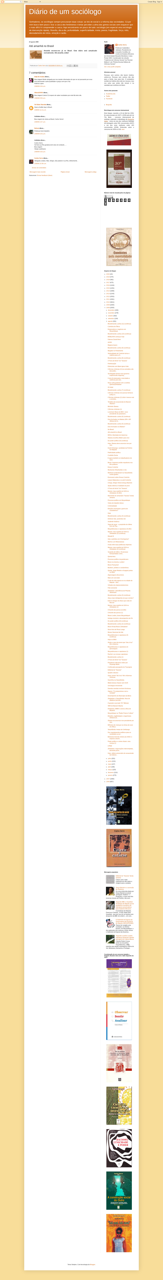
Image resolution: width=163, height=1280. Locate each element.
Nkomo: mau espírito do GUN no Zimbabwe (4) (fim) (118, 492)
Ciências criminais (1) (115, 409)
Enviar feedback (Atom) (44, 175)
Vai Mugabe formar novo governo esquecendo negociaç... (118, 374)
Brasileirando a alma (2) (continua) (119, 624)
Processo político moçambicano (118, 559)
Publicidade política (114, 452)
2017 (108, 282)
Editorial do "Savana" (114, 670)
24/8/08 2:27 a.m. (40, 122)
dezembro (111, 310)
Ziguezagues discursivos (116, 575)
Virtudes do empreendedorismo (118, 585)
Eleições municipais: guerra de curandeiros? (118, 509)
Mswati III (111, 536)
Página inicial (65, 172)
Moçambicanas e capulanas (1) (118, 651)
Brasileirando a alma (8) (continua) (119, 358)
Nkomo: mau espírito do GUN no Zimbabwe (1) (118, 606)
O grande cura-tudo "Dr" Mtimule (118, 703)
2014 (108, 291)
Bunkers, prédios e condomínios (118, 568)
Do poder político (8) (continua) (118, 621)
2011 (108, 299)
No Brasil (111, 429)
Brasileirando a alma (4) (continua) (119, 516)
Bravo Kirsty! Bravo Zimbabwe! (118, 626)
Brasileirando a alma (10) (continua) (119, 334)
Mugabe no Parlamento (115, 351)
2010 (108, 302)
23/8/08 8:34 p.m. (40, 86)
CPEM (110, 746)
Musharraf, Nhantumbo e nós (117, 470)
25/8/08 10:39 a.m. (40, 163)
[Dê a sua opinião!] (70, 65)
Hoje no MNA (112, 639)
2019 (108, 277)
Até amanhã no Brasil (115, 432)
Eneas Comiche (113, 467)
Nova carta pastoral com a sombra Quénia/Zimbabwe (119, 383)
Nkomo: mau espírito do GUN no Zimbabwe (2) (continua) (118, 548)
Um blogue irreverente (115, 685)
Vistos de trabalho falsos (116, 503)
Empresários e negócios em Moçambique (117, 330)
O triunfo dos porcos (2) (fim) (117, 610)
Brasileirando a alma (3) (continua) (119, 595)
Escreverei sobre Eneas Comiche (118, 477)
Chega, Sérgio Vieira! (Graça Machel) (120, 483)
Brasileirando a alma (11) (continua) (119, 324)
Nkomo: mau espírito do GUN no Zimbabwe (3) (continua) (118, 532)
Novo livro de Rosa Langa (116, 629)
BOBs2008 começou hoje (116, 337)
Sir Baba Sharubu (40, 104)
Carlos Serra (38, 158)
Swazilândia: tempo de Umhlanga (119, 729)
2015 (108, 288)
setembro (111, 318)
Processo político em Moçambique (119, 500)
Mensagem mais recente (38, 172)
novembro (111, 313)
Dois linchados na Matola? (116, 427)
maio (110, 764)
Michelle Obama (113, 406)
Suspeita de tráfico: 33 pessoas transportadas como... (118, 553)
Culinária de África (114, 326)
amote (110, 342)
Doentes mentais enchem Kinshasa (119, 688)
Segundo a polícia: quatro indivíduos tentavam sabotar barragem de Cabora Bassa (125, 937)
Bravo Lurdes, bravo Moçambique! (119, 615)
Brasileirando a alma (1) (115, 657)
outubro (110, 316)
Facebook (109, 99)
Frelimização (112, 363)
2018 (108, 279)
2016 (108, 285)
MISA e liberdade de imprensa (117, 435)
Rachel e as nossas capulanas (118, 654)
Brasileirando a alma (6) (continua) (119, 416)
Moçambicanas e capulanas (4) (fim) (119, 529)
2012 (108, 296)
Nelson (36, 128)
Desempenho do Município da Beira (119, 696)
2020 (108, 274)
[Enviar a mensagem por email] (68, 65)
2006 (108, 781)
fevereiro (111, 772)
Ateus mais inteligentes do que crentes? (121, 598)
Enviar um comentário (39, 168)
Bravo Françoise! (113, 565)
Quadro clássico (113, 673)
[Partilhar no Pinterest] (77, 65)
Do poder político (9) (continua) (118, 441)
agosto (110, 321)
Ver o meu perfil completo (112, 67)
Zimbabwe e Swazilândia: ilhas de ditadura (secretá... (119, 699)
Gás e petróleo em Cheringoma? (118, 539)
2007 (108, 779)
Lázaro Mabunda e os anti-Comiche (119, 480)
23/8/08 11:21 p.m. (40, 110)
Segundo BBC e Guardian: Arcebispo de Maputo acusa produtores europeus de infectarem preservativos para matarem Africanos (125, 905)
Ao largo (110, 387)
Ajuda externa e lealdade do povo (119, 486)
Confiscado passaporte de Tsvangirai (120, 667)
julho (110, 758)
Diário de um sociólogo (65, 12)
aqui (123, 129)
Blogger (92, 1264)
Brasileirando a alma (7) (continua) (119, 390)
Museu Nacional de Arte (115, 632)
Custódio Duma (113, 455)
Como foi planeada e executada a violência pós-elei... (119, 379)
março (110, 769)
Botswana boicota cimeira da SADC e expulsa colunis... (120, 737)
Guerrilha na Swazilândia (116, 680)
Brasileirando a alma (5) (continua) (119, 424)
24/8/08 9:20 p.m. (40, 152)
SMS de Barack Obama (115, 706)
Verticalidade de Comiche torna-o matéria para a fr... (118, 354)
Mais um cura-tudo (114, 578)
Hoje (109, 513)
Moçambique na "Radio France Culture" (121, 713)
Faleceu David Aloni (114, 339)
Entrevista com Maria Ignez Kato (118, 366)
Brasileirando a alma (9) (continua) (119, 348)
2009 (108, 305)
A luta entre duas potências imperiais (120, 545)
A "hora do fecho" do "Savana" (117, 361)
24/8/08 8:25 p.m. (40, 134)
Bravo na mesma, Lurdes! (116, 562)
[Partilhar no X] (72, 65)
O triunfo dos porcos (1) (115, 612)
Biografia (109, 105)
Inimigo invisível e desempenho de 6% (120, 618)
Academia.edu (110, 94)
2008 (108, 307)
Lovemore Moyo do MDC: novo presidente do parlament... (118, 413)
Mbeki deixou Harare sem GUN (118, 683)
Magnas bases (112, 345)
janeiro (110, 775)
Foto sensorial (112, 588)
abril (109, 767)
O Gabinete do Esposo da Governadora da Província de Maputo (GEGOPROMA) (124, 921)
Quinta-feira (111, 556)
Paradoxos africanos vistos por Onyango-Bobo (118, 663)
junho (110, 761)
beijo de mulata (39, 77)
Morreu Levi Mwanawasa (116, 542)
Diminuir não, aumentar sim (117, 519)
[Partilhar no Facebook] (75, 65)
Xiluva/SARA (38, 92)
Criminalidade (112, 506)
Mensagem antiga (90, 172)
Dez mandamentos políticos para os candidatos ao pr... (119, 733)
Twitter (108, 96)
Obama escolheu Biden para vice (118, 438)
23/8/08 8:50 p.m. (40, 98)
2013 (108, 293)
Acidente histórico (113, 521)
